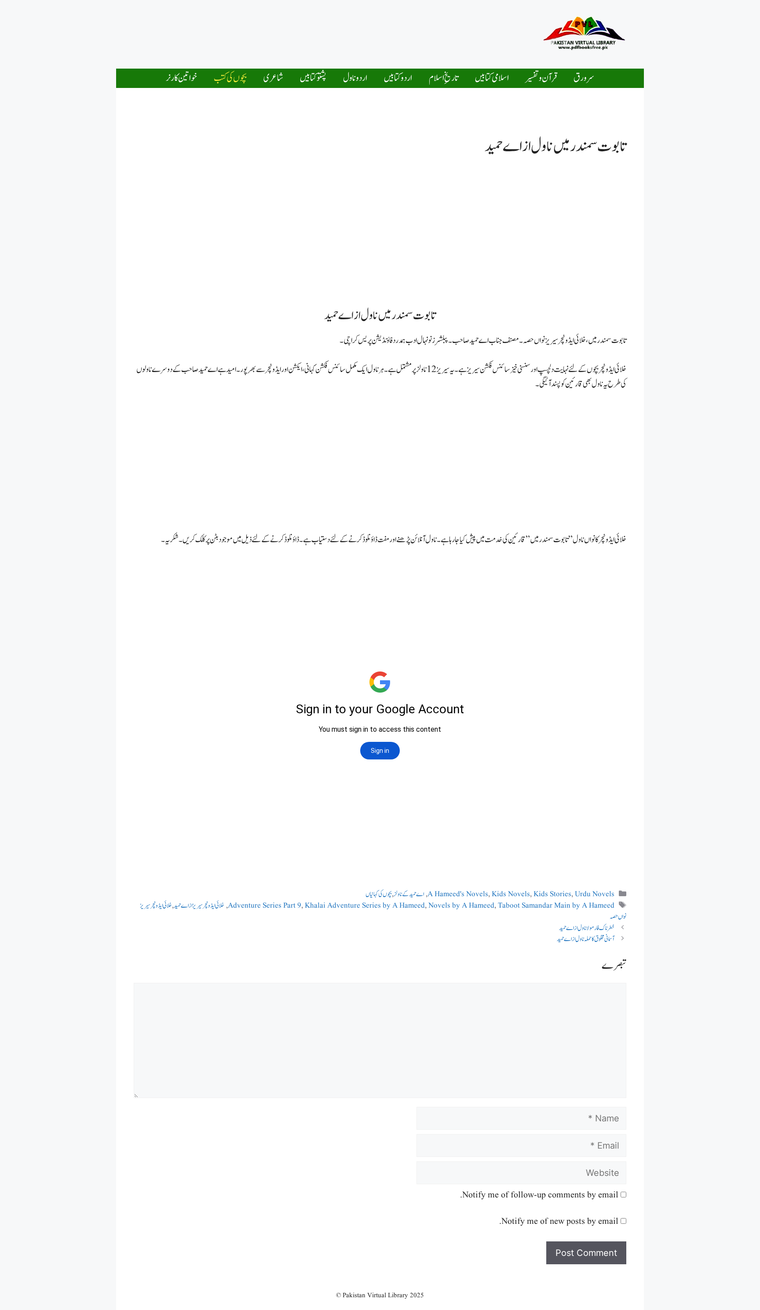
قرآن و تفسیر (541, 78)
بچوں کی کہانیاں (378, 894)
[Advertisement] (355, 32)
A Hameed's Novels (458, 894)
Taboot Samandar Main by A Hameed (556, 906)
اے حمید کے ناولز (409, 894)
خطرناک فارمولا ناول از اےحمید (586, 928)
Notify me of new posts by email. (558, 1221)
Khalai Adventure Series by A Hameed (365, 906)
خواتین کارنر (181, 78)
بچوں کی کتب (230, 78)
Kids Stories (552, 894)
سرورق (584, 78)
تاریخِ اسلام (443, 78)
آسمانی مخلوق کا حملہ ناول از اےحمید (585, 939)
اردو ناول (355, 78)
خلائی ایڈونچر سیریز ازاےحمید (199, 906)
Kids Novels (511, 894)
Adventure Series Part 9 (264, 906)
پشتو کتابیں (313, 78)
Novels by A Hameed (461, 906)
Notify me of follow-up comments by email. (539, 1195)
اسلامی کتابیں (492, 78)
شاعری (273, 78)
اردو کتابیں (398, 78)
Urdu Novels (594, 894)
